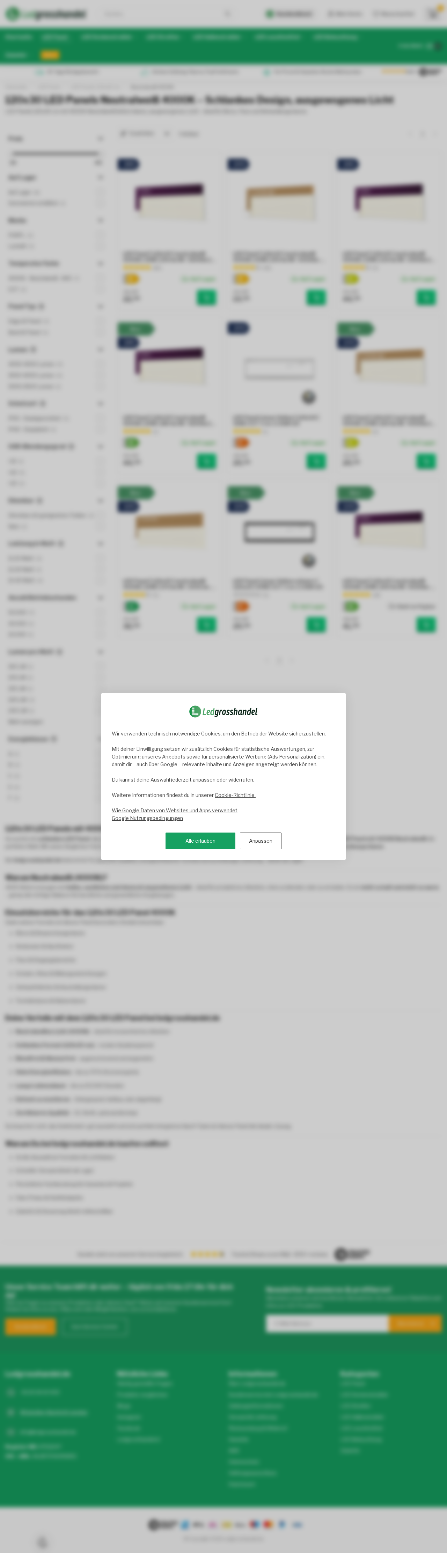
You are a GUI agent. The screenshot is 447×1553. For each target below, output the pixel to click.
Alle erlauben (200, 841)
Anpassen (260, 841)
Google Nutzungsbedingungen (147, 818)
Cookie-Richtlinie (235, 795)
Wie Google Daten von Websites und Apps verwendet (174, 810)
